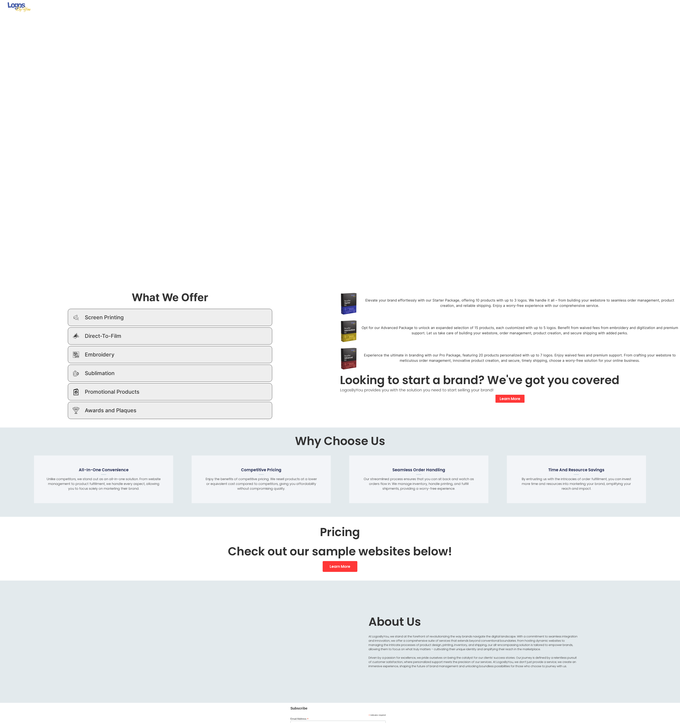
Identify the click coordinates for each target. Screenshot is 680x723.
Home (631, 4)
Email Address (299, 718)
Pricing (645, 4)
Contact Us (663, 4)
